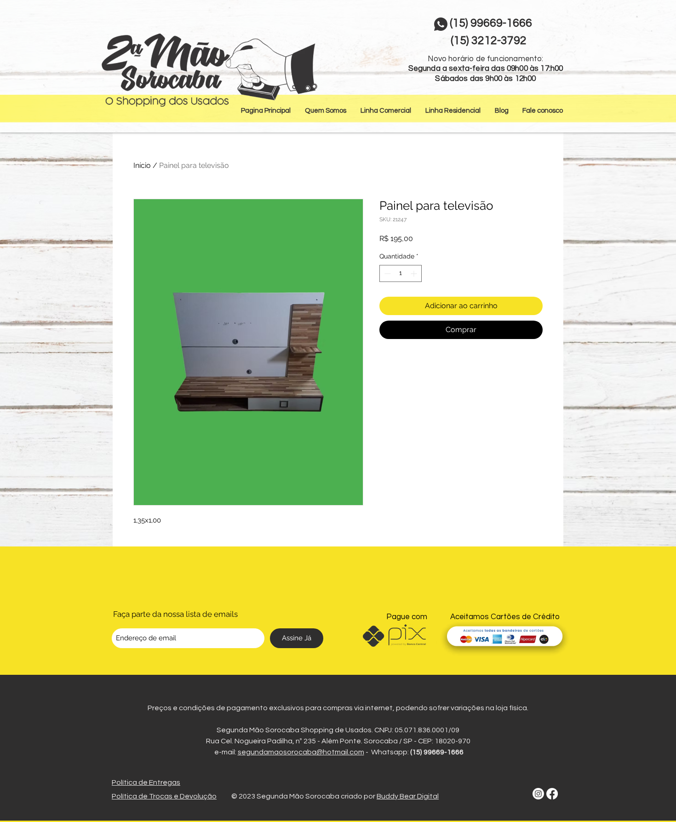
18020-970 (452, 741)
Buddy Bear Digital (408, 796)
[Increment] (414, 273)
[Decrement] (386, 273)
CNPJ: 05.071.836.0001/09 (416, 730)
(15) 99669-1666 (437, 752)
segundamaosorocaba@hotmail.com (301, 752)
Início (142, 165)
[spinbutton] (400, 273)
